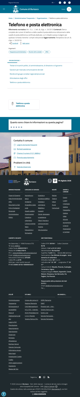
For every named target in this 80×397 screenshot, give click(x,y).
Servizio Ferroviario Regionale (50, 319)
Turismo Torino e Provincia (33, 319)
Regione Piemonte (14, 3)
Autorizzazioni (29, 214)
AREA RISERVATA (40, 394)
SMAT (43, 303)
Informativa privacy (15, 350)
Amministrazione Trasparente (25, 18)
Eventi (65, 197)
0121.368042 (15, 246)
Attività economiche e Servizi (67, 222)
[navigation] (4, 9)
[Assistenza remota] (56, 386)
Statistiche (12, 366)
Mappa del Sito (13, 369)
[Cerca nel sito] (69, 9)
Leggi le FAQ (13, 322)
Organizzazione (42, 18)
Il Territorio (66, 204)
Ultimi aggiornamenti (15, 363)
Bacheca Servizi (14, 344)
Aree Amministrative (15, 198)
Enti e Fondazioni (14, 208)
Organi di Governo (14, 195)
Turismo (40, 227)
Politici (11, 217)
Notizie (54, 195)
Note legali (12, 353)
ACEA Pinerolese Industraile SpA (35, 313)
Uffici (10, 202)
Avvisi (54, 205)
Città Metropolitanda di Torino (34, 306)
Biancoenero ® (56, 389)
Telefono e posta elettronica (23, 104)
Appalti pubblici (30, 211)
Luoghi (65, 200)
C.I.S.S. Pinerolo (30, 316)
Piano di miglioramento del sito (14, 316)
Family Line (44, 313)
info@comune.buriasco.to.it (21, 255)
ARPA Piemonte (46, 300)
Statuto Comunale (14, 347)
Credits (11, 359)
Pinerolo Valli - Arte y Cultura (50, 306)
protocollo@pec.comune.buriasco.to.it (25, 253)
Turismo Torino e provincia (49, 309)
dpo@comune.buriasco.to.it (54, 286)
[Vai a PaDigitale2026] (59, 180)
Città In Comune (49, 386)
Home (10, 18)
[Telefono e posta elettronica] (12, 103)
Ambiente (28, 202)
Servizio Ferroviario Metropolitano (51, 316)
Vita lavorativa (42, 230)
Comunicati (55, 208)
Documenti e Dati (14, 205)
